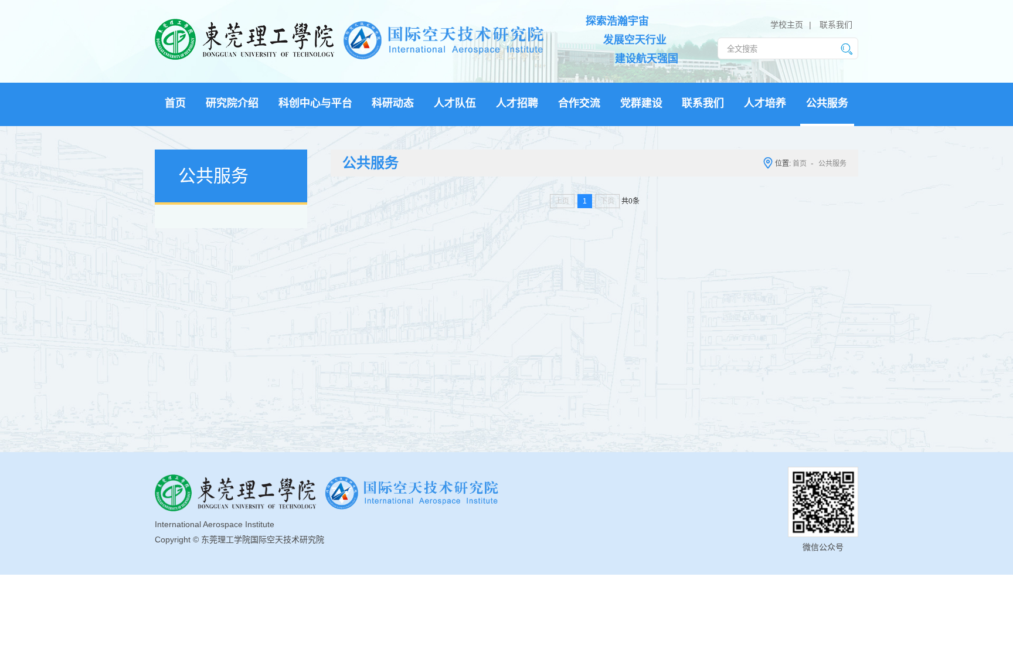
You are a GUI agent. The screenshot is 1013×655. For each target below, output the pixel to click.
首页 (800, 163)
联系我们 (836, 24)
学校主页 (786, 24)
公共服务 (832, 163)
